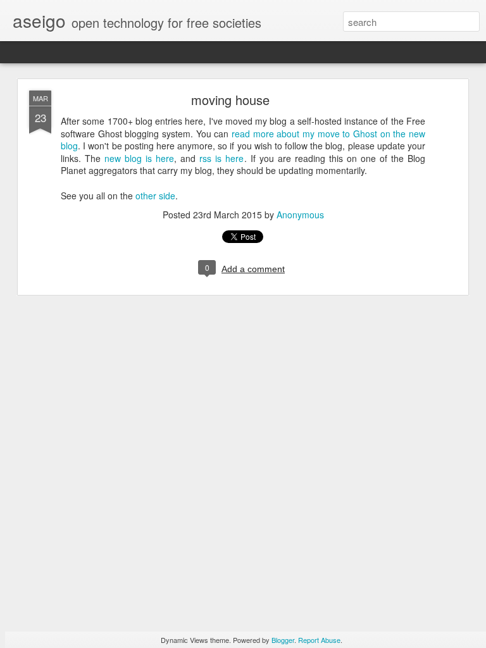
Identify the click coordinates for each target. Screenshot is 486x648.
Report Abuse (319, 640)
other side (155, 195)
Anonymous (300, 214)
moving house (230, 99)
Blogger (282, 640)
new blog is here (139, 158)
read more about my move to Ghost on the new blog (243, 140)
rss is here (221, 158)
